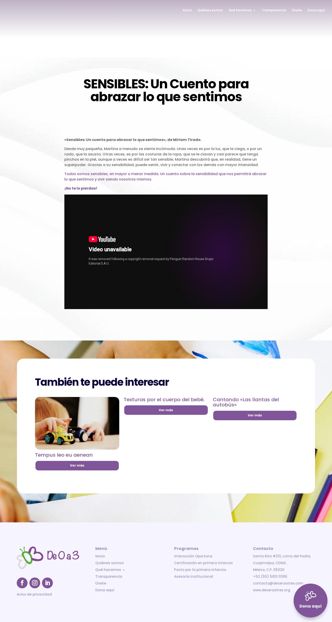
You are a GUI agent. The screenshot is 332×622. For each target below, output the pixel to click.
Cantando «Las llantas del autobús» (246, 402)
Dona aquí (316, 10)
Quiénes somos (210, 10)
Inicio (187, 10)
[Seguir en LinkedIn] (47, 582)
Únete (297, 10)
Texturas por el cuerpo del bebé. (164, 399)
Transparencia (274, 10)
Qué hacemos (240, 10)
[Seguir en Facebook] (22, 582)
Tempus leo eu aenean (64, 454)
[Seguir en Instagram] (34, 582)
